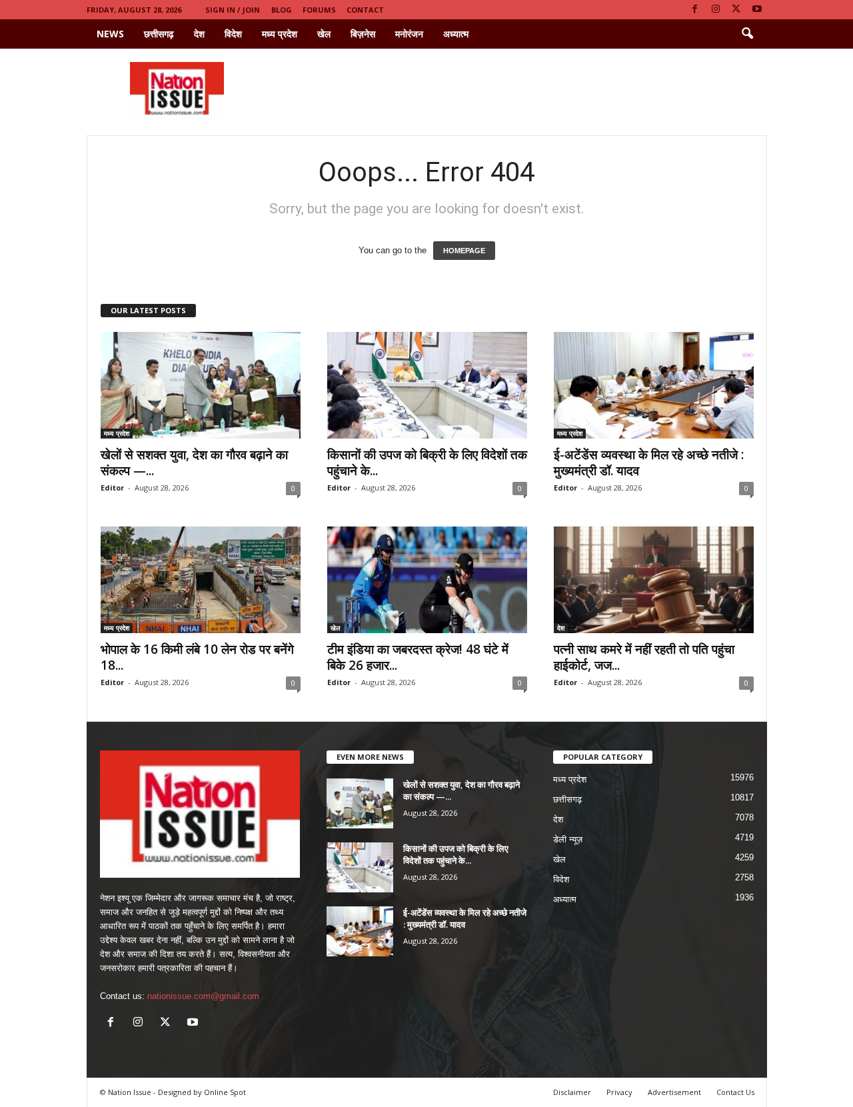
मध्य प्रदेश (279, 33)
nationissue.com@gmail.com (203, 996)
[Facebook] (695, 9)
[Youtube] (757, 9)
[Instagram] (716, 9)
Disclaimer (572, 1092)
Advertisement (674, 1092)
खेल (324, 33)
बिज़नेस (363, 33)
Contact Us (735, 1092)
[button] (747, 34)
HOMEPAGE (464, 251)
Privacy (619, 1092)
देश (199, 33)
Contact (365, 10)
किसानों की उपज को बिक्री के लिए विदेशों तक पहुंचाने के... (427, 462)
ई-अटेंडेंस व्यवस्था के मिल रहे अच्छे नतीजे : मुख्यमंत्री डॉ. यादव (649, 462)
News (110, 33)
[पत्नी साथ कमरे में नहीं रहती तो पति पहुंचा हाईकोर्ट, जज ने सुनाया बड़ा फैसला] (654, 580)
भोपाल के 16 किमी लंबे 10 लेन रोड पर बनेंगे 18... (197, 657)
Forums (319, 10)
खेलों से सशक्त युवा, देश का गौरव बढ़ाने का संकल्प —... (194, 462)
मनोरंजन (409, 33)
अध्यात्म (455, 33)
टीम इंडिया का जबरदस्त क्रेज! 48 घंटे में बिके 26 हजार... (417, 657)
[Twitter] (736, 9)
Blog (281, 10)
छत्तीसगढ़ (159, 33)
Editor (112, 488)
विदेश (233, 33)
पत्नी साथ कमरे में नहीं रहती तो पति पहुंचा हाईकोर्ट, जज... (644, 657)
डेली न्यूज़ (567, 839)
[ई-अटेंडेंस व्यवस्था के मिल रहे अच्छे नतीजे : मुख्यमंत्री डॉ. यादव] (654, 385)
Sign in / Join (232, 10)
